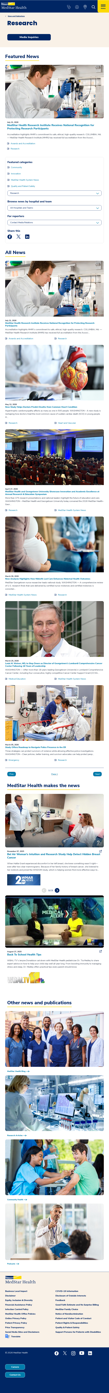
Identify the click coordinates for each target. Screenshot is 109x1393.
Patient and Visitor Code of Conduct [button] (73, 1318)
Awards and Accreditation (23, 143)
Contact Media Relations (21, 222)
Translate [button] (15, 1336)
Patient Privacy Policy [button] (16, 1322)
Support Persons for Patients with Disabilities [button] (78, 1332)
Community (16, 167)
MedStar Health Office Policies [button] (20, 1313)
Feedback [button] (60, 1300)
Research (15, 148)
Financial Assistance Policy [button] (18, 1304)
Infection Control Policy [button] (16, 1309)
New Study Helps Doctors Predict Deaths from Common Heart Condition (41, 407)
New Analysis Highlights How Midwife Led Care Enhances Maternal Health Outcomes (47, 579)
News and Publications (16, 16)
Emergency (14, 760)
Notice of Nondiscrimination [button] (69, 1313)
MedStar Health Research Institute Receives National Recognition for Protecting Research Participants (50, 127)
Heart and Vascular (67, 423)
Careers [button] (15, 1367)
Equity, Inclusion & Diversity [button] (19, 1300)
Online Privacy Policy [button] (15, 1318)
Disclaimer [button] (10, 1295)
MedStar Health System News (25, 180)
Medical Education (17, 678)
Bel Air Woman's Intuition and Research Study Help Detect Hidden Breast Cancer (53, 856)
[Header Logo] (14, 4)
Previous (44, 890)
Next (97, 774)
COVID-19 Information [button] (66, 1291)
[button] (69, 7)
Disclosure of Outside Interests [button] (70, 1295)
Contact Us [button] (15, 1374)
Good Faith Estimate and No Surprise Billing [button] (77, 1304)
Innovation (16, 173)
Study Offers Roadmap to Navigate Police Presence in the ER (35, 747)
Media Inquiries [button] (29, 37)
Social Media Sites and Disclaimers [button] (22, 1332)
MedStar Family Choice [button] (66, 1309)
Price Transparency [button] (14, 1327)
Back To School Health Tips (24, 954)
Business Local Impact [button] (16, 1291)
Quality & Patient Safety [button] (67, 1327)
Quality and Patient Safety (23, 186)
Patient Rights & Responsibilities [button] (71, 1322)
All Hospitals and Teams (21, 207)
